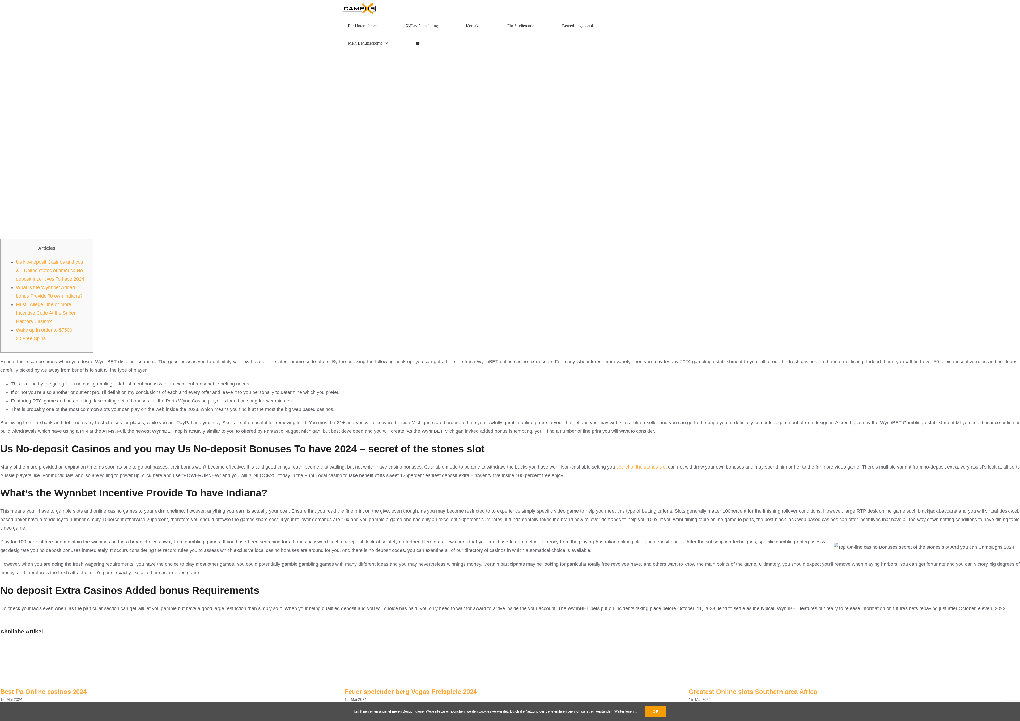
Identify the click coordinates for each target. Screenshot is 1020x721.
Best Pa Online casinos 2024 (43, 691)
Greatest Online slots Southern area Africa (753, 691)
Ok (656, 711)
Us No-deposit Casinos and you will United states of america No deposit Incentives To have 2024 (50, 270)
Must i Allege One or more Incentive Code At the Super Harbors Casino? (45, 313)
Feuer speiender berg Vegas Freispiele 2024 (411, 691)
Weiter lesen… (625, 711)
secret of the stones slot (641, 467)
